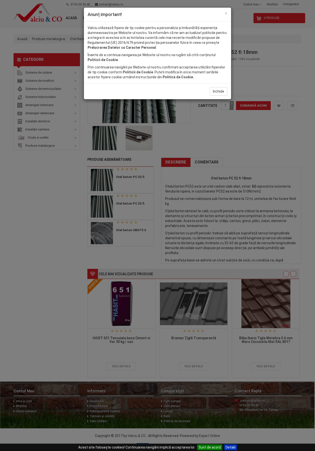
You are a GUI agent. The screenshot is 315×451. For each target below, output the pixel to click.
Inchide (218, 91)
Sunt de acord (210, 447)
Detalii (231, 447)
